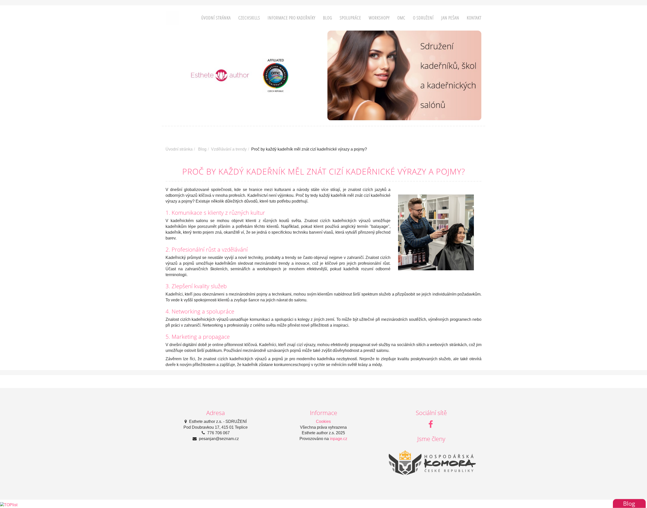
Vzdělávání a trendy (229, 149)
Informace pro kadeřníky (291, 18)
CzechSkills (249, 18)
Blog (327, 18)
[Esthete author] (172, 17)
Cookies (323, 421)
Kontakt (474, 18)
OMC (401, 18)
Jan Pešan (450, 18)
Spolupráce (350, 18)
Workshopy (379, 18)
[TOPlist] (8, 505)
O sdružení (423, 18)
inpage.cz (338, 439)
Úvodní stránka (216, 18)
